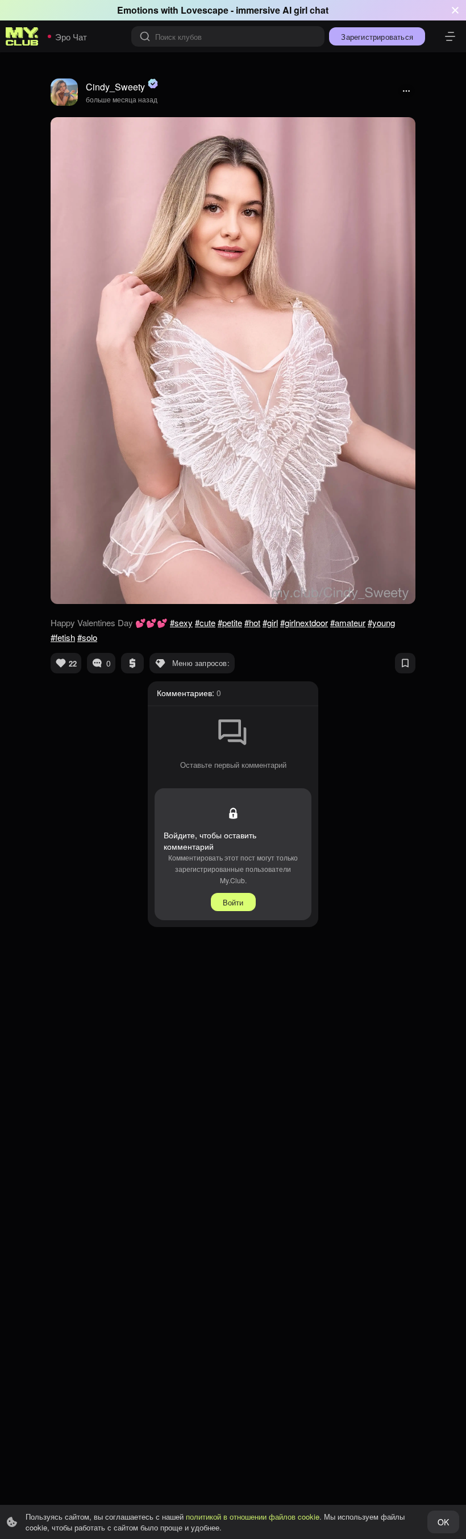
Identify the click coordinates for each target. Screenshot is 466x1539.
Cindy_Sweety (115, 86)
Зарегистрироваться (377, 36)
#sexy (181, 622)
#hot (252, 622)
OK (443, 1522)
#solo (87, 637)
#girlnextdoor (304, 622)
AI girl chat (305, 9)
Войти (233, 902)
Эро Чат (71, 37)
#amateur (347, 622)
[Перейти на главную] (22, 36)
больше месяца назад (121, 99)
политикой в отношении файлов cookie (252, 1516)
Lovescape (204, 9)
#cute (205, 622)
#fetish (63, 637)
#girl (270, 622)
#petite (230, 622)
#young (381, 622)
